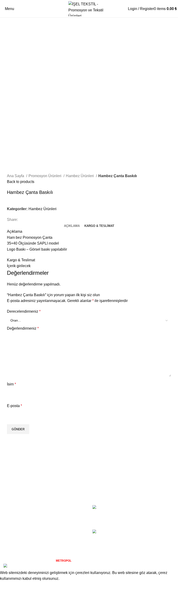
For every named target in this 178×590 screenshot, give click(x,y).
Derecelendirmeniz (24, 311)
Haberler (10, 525)
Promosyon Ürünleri (45, 176)
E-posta (14, 406)
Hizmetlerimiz (14, 516)
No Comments (148, 520)
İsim (11, 384)
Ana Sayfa (16, 176)
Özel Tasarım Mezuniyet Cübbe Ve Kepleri (154, 537)
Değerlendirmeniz (23, 328)
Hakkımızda (13, 507)
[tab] (72, 226)
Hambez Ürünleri (80, 176)
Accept (9, 585)
